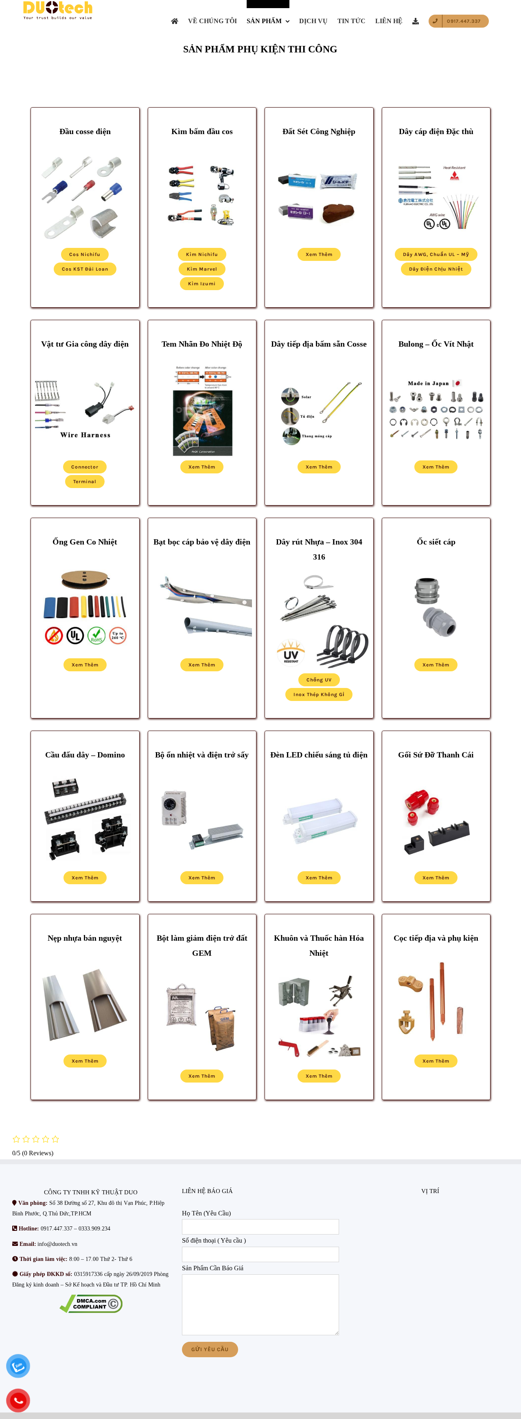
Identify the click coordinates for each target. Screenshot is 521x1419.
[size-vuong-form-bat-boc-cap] (202, 560)
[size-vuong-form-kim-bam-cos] (202, 150)
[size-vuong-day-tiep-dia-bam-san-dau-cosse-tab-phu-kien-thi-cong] (319, 362)
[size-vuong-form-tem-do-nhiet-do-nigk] (202, 362)
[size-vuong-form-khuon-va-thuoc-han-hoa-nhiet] (319, 972)
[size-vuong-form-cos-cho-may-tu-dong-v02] (85, 362)
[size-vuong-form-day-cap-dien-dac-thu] (436, 150)
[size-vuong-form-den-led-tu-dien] (319, 773)
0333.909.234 (94, 1229)
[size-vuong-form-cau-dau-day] (85, 773)
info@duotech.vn (57, 1244)
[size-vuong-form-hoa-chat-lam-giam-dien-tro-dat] (202, 972)
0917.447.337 (56, 1229)
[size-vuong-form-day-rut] (319, 575)
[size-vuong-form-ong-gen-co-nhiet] (85, 560)
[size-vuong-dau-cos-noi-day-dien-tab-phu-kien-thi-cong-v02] (85, 150)
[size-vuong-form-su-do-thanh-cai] (436, 773)
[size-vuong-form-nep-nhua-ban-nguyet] (85, 956)
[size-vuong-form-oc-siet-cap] (436, 560)
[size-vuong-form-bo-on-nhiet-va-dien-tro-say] (202, 773)
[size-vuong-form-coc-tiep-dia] (436, 956)
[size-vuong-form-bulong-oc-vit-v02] (436, 362)
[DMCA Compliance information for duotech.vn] (91, 1304)
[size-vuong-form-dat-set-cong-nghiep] (319, 150)
